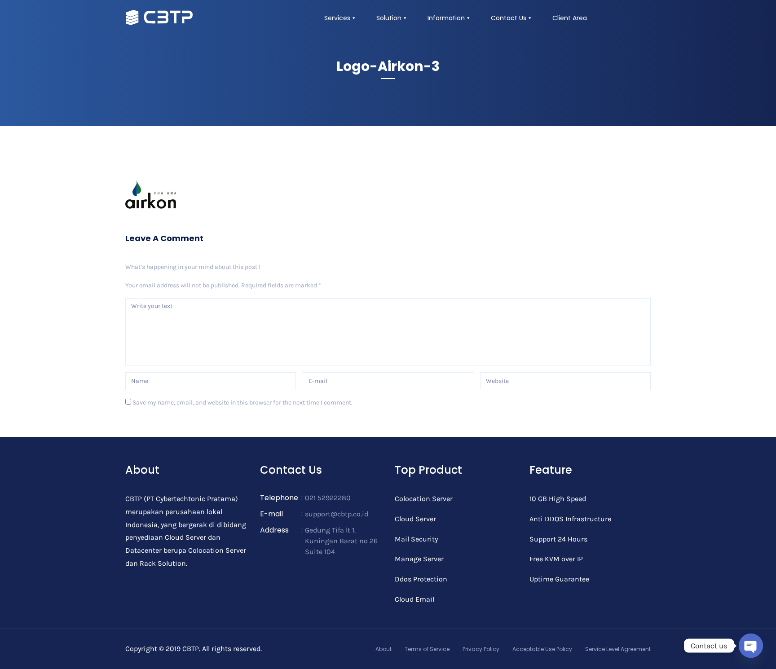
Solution (388, 17)
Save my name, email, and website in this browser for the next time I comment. (242, 402)
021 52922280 (328, 497)
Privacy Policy (481, 649)
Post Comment (159, 428)
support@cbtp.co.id (336, 514)
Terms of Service (427, 649)
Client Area (569, 17)
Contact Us (508, 17)
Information (446, 17)
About (383, 649)
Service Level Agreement (618, 649)
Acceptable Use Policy (542, 649)
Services (337, 17)
